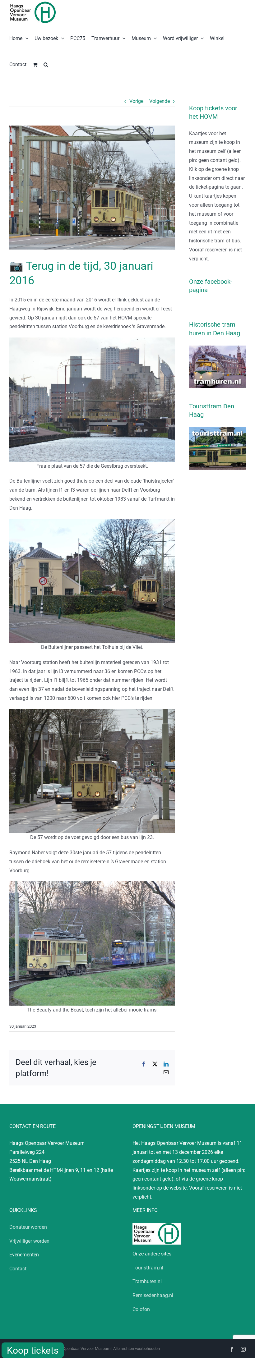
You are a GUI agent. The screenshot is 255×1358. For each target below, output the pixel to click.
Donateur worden (28, 1227)
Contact (17, 1269)
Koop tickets (32, 1350)
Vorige (136, 101)
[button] (46, 64)
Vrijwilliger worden (29, 1241)
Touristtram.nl (147, 1268)
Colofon (141, 1309)
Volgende (159, 101)
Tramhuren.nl (147, 1281)
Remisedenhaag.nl (152, 1295)
